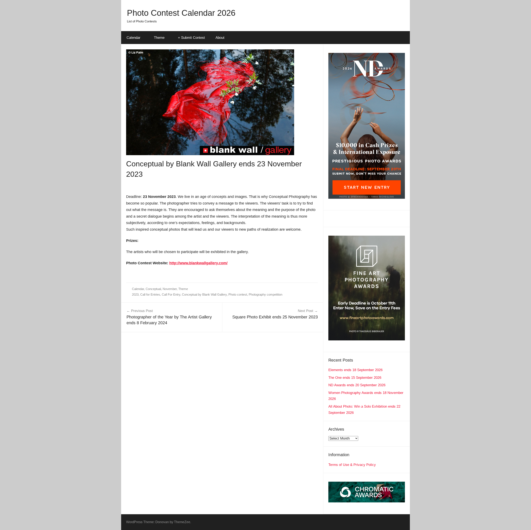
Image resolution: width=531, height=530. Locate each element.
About (220, 38)
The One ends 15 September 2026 (354, 378)
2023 (135, 294)
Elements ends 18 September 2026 (355, 370)
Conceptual (153, 289)
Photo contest (237, 294)
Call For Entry (171, 294)
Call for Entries (150, 294)
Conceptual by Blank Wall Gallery (204, 294)
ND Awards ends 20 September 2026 (356, 385)
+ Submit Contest (191, 38)
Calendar (133, 38)
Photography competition (265, 294)
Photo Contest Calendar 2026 (181, 12)
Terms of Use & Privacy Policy (352, 465)
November (170, 289)
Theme (159, 38)
